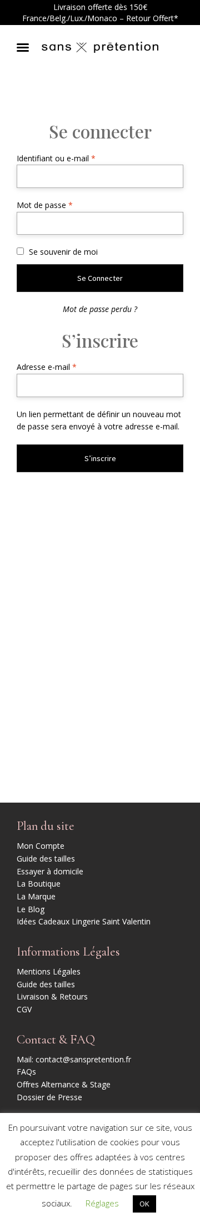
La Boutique (39, 883)
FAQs (26, 1071)
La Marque (36, 896)
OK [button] (144, 1204)
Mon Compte (40, 845)
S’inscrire (100, 458)
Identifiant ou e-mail (75, 158)
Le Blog (30, 909)
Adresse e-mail (66, 366)
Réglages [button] (102, 1203)
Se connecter (100, 278)
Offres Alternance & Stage (64, 1084)
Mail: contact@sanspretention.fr (74, 1059)
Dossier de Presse (49, 1097)
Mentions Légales (49, 971)
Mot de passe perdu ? (100, 309)
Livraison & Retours (52, 996)
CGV (24, 1009)
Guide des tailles (46, 858)
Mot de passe (64, 204)
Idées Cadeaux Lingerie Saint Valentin (84, 921)
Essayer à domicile (50, 871)
